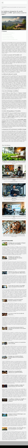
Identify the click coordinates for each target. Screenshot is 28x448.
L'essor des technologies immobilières (7, 36)
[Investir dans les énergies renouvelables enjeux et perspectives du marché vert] (14, 208)
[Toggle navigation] (2, 2)
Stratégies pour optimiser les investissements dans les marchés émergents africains (15, 258)
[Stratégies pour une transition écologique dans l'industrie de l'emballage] (14, 153)
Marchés (5, 6)
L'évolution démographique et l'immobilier (8, 37)
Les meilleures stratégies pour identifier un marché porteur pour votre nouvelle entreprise (17, 400)
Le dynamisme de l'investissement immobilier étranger (10, 39)
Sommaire (5, 31)
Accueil (2, 6)
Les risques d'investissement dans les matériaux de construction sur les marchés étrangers (17, 328)
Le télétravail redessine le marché (7, 34)
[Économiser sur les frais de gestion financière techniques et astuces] (14, 227)
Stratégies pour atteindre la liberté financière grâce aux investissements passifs (15, 357)
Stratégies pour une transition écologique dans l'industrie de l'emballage (14, 161)
